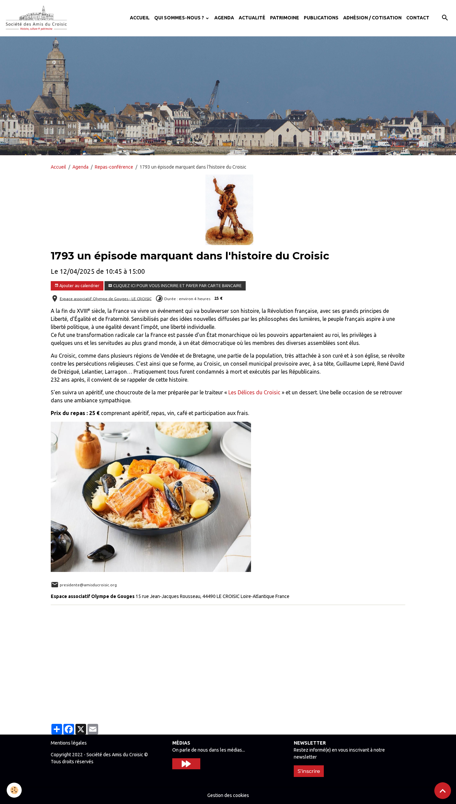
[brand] (37, 18)
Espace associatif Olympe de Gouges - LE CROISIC (106, 298)
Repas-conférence (114, 167)
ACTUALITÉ (252, 17)
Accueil (58, 167)
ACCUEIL (140, 17)
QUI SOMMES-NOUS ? (179, 17)
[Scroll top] (442, 790)
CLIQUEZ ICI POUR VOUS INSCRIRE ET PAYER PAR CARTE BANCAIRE (177, 285)
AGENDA (224, 17)
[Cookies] (14, 790)
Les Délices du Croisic (254, 392)
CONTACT (417, 17)
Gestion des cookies (228, 795)
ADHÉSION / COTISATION (372, 17)
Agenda (80, 167)
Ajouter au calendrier (78, 285)
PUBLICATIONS (321, 17)
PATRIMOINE (284, 17)
